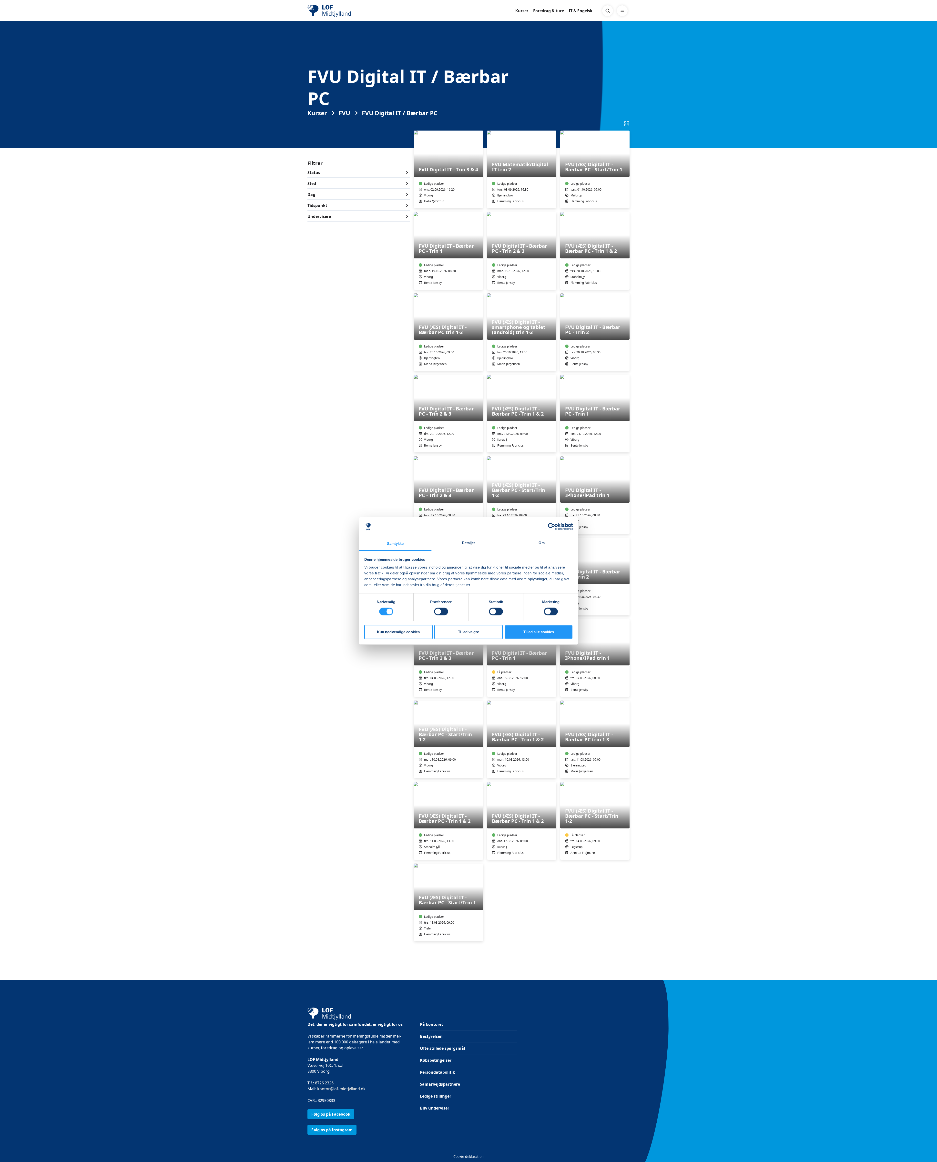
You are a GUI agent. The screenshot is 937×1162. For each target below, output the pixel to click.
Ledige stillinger (435, 1096)
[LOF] (343, 10)
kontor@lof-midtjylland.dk (341, 1088)
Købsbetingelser (435, 1060)
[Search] (607, 10)
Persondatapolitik (437, 1072)
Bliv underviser (434, 1108)
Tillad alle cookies (538, 632)
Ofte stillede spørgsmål (442, 1048)
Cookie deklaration (468, 1156)
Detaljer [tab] (468, 543)
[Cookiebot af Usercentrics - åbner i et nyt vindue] (551, 526)
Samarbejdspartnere (440, 1084)
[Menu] (622, 10)
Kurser (521, 10)
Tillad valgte (468, 632)
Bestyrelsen (431, 1036)
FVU (344, 113)
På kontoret (431, 1024)
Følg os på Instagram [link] (332, 1129)
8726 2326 (324, 1083)
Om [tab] (542, 543)
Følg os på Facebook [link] (330, 1114)
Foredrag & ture (548, 10)
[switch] (441, 611)
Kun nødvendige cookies (398, 632)
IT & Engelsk (580, 10)
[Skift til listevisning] (627, 124)
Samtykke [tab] (395, 543)
